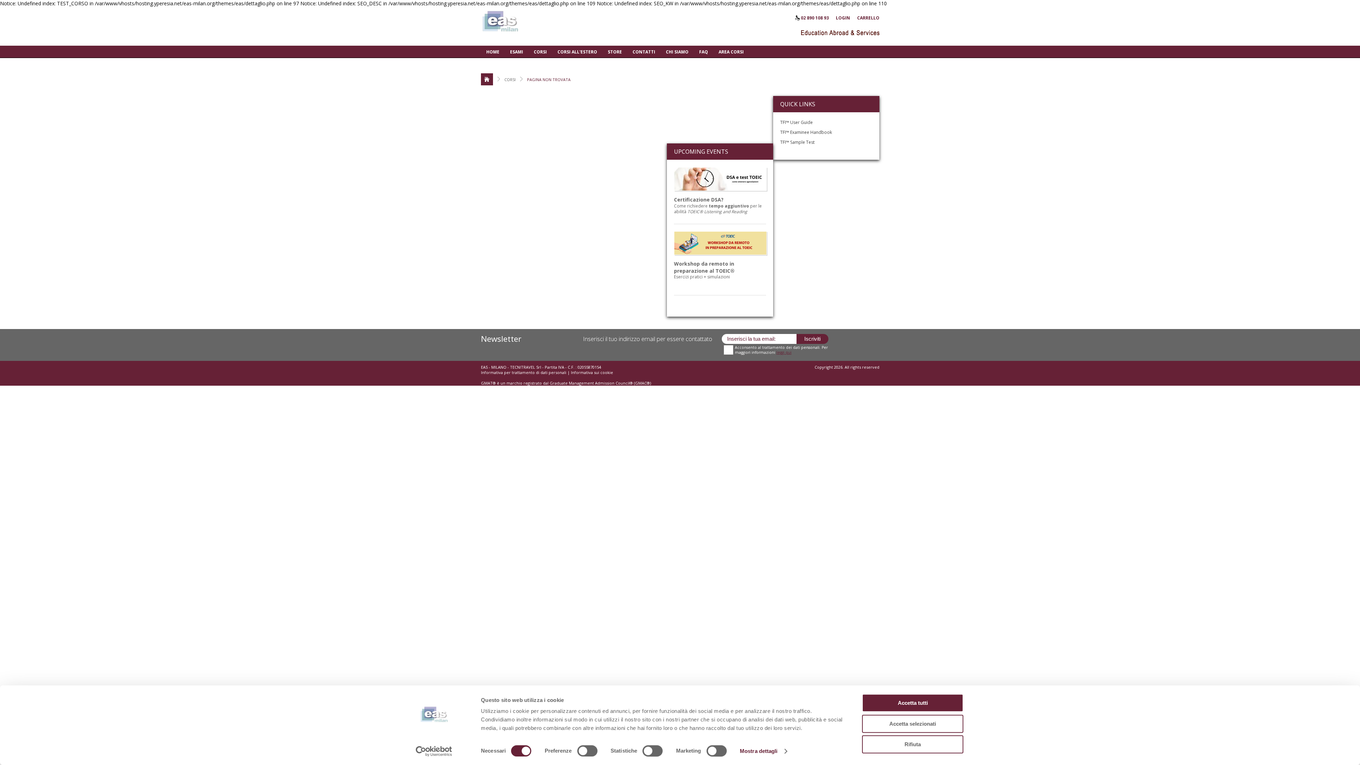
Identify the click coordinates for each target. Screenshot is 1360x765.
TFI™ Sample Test (797, 142)
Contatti (644, 52)
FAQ (703, 52)
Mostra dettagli (759, 751)
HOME (492, 52)
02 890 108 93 (815, 18)
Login (843, 18)
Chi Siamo (677, 52)
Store (615, 52)
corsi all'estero (577, 52)
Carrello (868, 18)
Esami (516, 52)
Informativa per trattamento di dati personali (524, 372)
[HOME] (487, 79)
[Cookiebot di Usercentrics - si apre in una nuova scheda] (434, 751)
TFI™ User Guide (796, 122)
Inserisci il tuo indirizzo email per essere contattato (647, 339)
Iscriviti (812, 339)
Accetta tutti (913, 703)
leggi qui (784, 352)
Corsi (540, 52)
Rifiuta (913, 744)
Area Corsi (731, 52)
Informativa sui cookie (592, 372)
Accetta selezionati (912, 724)
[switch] (587, 750)
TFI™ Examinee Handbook (806, 132)
